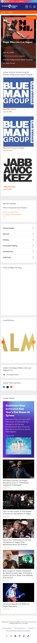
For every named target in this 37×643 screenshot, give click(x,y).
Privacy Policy (7, 628)
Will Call (6, 234)
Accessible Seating (10, 246)
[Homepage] (10, 6)
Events (10, 12)
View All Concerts (9, 47)
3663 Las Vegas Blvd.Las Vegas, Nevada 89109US (12, 214)
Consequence (2, 1)
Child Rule (7, 257)
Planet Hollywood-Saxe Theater (18, 60)
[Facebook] (9, 636)
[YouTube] (17, 636)
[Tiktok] (30, 636)
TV (17, 1)
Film (12, 1)
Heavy (21, 1)
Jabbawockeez (9, 187)
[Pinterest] (22, 636)
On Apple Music (13, 375)
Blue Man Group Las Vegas (13, 148)
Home (3, 12)
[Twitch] (26, 636)
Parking (6, 240)
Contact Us (31, 628)
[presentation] (3, 342)
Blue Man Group (9, 109)
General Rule (8, 252)
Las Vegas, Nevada (9, 63)
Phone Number (8, 228)
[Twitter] (13, 636)
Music (7, 1)
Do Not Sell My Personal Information (18, 631)
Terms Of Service (19, 628)
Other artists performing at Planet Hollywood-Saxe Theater (18, 73)
